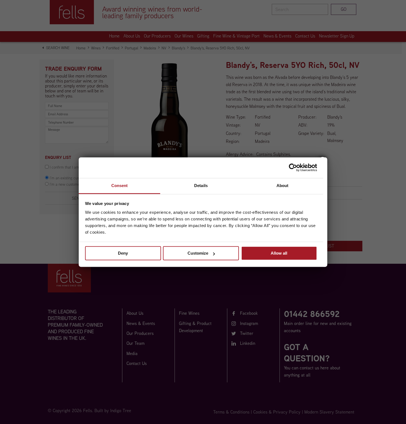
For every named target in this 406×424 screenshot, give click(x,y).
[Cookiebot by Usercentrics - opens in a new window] (293, 167)
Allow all (279, 253)
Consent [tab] (119, 185)
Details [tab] (201, 185)
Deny (123, 253)
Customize (198, 253)
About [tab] (282, 185)
